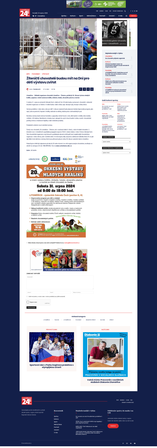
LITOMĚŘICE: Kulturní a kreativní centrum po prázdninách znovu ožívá (115, 91)
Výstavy (45, 74)
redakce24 (36, 89)
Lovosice (119, 124)
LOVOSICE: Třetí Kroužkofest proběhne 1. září (122, 128)
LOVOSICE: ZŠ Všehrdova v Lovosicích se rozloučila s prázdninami (121, 118)
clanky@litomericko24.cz (71, 243)
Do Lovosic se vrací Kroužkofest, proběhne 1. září (108, 107)
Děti (28, 74)
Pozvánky (36, 74)
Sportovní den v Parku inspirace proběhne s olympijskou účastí (52, 366)
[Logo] (25, 13)
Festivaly (104, 113)
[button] (125, 11)
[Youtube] (137, 11)
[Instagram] (133, 11)
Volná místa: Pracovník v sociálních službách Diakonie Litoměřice (105, 381)
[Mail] (135, 11)
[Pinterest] (88, 89)
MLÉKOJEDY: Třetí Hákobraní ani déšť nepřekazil (107, 117)
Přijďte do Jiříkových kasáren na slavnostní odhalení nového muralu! (115, 82)
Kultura (107, 61)
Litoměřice (108, 56)
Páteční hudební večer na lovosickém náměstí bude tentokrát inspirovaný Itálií (117, 65)
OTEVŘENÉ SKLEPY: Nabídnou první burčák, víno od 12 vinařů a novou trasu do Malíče (116, 74)
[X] (84, 89)
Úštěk (119, 104)
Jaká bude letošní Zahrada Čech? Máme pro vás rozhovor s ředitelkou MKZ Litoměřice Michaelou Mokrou (89, 433)
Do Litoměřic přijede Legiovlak (115, 58)
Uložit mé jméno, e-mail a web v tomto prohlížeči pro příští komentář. (47, 296)
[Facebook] (131, 11)
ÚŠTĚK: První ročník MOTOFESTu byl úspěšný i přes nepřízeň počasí (122, 108)
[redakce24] (27, 89)
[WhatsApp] (92, 89)
